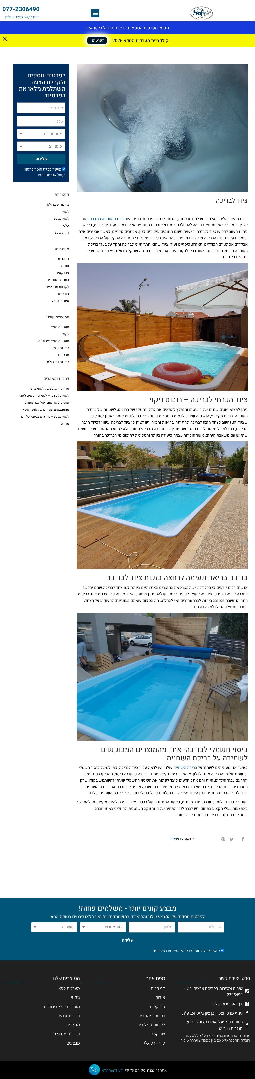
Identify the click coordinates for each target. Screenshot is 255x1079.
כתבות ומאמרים (58, 279)
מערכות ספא (60, 327)
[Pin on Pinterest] (223, 839)
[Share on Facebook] (242, 839)
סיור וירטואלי (60, 300)
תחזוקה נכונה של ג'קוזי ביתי (49, 388)
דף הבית (63, 258)
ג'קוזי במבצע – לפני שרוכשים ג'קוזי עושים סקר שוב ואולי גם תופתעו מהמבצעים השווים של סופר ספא (44, 402)
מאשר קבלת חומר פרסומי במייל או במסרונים (44, 172)
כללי (176, 839)
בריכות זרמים (59, 348)
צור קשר (63, 293)
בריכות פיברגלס (58, 204)
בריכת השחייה (185, 768)
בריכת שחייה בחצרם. (106, 219)
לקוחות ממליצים (57, 286)
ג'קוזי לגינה (61, 218)
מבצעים (63, 355)
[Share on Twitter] (232, 839)
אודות (65, 265)
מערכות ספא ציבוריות (53, 341)
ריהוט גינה (62, 232)
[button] (95, 13)
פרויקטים (62, 272)
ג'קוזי (65, 211)
